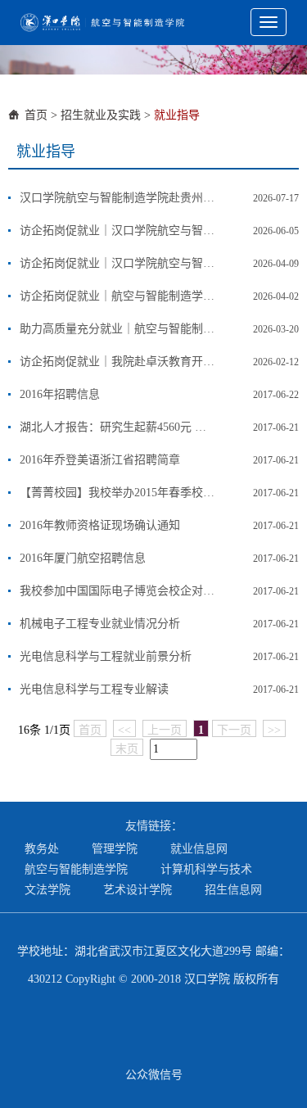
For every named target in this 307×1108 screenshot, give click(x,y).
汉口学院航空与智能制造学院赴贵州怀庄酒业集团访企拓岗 (117, 198)
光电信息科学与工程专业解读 (94, 689)
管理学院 (115, 849)
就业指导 (177, 115)
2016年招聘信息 (60, 394)
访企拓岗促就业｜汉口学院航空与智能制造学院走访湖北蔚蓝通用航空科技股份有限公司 (117, 230)
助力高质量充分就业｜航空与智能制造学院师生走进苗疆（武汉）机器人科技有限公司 (117, 329)
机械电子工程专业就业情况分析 (100, 623)
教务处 (42, 849)
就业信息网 (199, 849)
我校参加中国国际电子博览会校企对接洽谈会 (117, 591)
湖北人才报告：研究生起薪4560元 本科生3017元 (117, 427)
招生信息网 (233, 890)
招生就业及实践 (101, 115)
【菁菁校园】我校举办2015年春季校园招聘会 (117, 492)
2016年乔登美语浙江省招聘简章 (100, 460)
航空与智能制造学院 (76, 869)
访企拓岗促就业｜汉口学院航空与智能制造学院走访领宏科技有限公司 (117, 263)
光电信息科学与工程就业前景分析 (106, 656)
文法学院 (47, 890)
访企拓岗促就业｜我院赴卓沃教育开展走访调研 (117, 361)
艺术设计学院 (137, 890)
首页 (36, 115)
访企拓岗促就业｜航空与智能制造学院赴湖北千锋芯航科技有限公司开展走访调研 (117, 296)
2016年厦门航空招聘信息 (83, 558)
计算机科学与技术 (206, 869)
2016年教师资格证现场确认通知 (100, 525)
